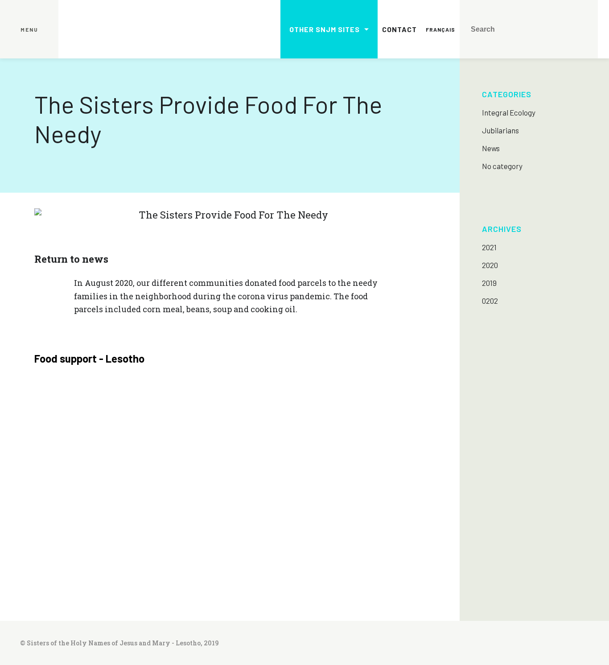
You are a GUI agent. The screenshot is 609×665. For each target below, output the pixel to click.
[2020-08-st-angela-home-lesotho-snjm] (181, 521)
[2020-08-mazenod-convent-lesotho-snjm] (376, 423)
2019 (489, 282)
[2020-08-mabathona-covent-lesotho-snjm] (181, 423)
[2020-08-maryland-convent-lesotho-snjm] (278, 423)
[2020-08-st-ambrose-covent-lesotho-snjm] (83, 521)
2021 (489, 247)
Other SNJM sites (324, 29)
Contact (399, 29)
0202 (490, 300)
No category (502, 165)
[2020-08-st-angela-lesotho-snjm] (278, 521)
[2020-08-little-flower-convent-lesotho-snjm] (83, 423)
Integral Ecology (508, 112)
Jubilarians (500, 130)
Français (440, 29)
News (491, 148)
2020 (490, 264)
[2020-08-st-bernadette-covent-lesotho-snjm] (376, 521)
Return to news (71, 258)
